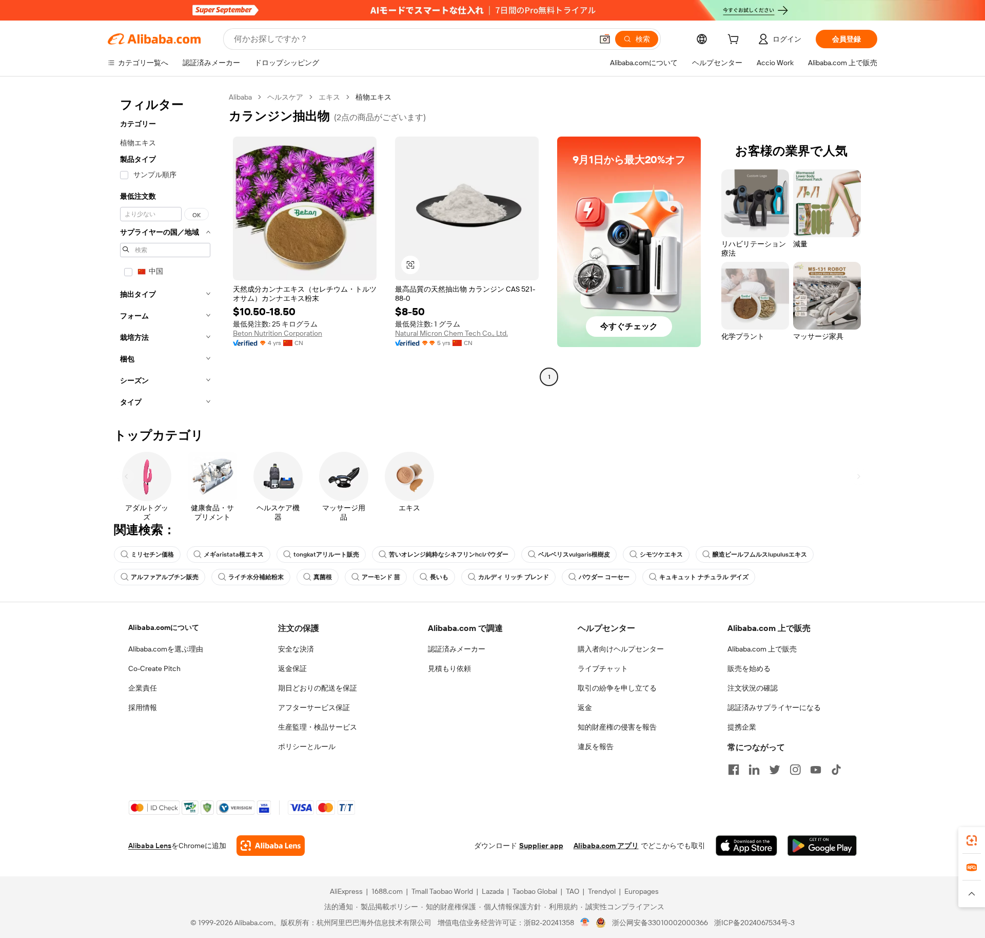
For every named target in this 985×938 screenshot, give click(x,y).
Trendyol (602, 891)
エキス (329, 97)
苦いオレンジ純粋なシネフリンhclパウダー (448, 554)
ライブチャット (603, 668)
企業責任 (142, 688)
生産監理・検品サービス (317, 727)
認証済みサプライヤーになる (774, 707)
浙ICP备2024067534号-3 (754, 922)
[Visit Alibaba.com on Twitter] (775, 769)
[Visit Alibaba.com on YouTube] (816, 769)
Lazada (493, 891)
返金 (585, 707)
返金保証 (292, 668)
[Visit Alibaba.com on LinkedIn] (754, 769)
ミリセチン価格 (152, 554)
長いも (439, 577)
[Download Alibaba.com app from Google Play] (822, 845)
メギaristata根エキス (234, 554)
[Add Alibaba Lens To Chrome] (271, 845)
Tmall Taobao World (442, 891)
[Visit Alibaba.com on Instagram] (795, 769)
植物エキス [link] (373, 97)
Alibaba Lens (149, 845)
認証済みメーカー (456, 649)
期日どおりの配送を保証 (317, 688)
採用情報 (142, 707)
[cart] (735, 40)
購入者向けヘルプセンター (621, 649)
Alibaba (240, 97)
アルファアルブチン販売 (165, 577)
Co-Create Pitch (154, 668)
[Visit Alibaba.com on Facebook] (733, 769)
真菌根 (322, 577)
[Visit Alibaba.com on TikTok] (836, 769)
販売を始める (749, 668)
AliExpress (346, 891)
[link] (971, 840)
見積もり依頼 (449, 668)
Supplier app (541, 845)
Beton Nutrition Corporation (277, 333)
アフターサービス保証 (314, 707)
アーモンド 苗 (381, 577)
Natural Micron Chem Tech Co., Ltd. (451, 333)
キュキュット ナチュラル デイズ (703, 577)
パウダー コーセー (604, 577)
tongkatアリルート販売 (326, 554)
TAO (572, 891)
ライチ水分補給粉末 (256, 577)
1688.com (387, 891)
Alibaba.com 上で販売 (762, 649)
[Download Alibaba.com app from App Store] (746, 845)
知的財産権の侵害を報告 (617, 727)
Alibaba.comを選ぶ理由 (165, 649)
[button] (605, 39)
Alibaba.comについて (163, 627)
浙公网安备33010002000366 (660, 922)
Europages (641, 891)
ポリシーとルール (307, 746)
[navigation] (165, 252)
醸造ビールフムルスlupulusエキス (760, 554)
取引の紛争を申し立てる (617, 688)
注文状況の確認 (752, 688)
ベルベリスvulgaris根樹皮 (574, 554)
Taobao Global (535, 891)
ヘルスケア (285, 97)
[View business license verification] (585, 922)
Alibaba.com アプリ (606, 845)
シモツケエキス (661, 554)
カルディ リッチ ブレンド (513, 577)
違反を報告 (596, 746)
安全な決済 (296, 649)
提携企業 (741, 727)
